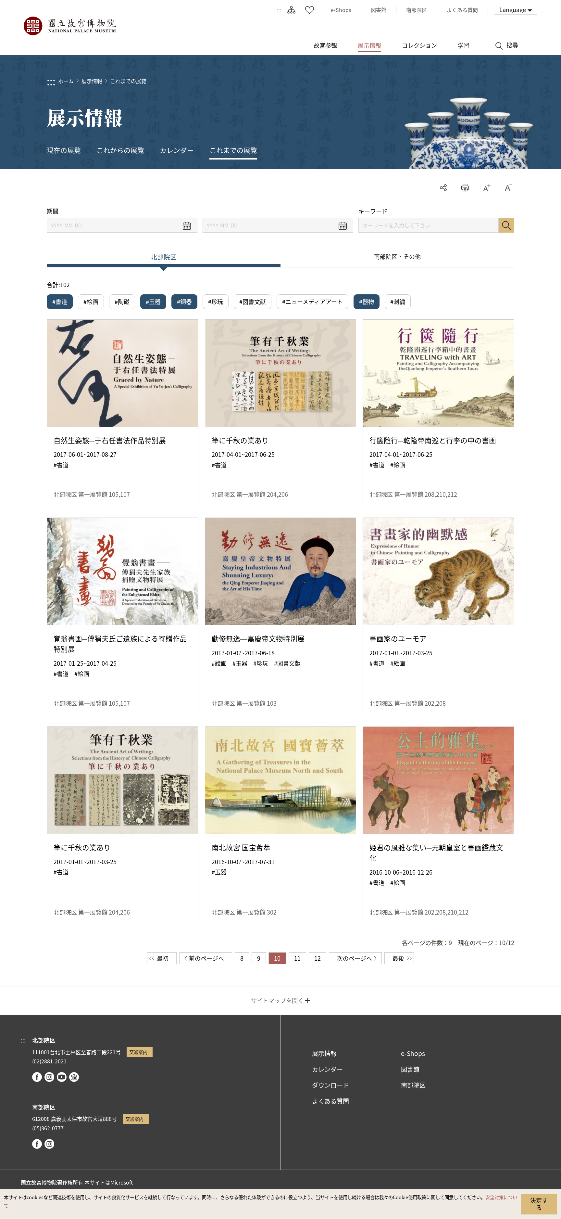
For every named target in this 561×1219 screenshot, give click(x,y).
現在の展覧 (64, 150)
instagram (49, 1077)
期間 (52, 211)
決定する (539, 1204)
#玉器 (153, 301)
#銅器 (184, 301)
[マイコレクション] (309, 9)
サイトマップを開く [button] (277, 1000)
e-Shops (413, 1053)
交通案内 (138, 1051)
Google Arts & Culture (74, 1077)
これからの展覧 (120, 150)
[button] (465, 187)
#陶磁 (122, 301)
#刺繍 (397, 301)
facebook (37, 1077)
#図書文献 (252, 301)
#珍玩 (215, 301)
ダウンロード (330, 1085)
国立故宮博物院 (69, 26)
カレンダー (177, 150)
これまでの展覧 (128, 81)
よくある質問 (330, 1101)
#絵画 (90, 301)
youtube (62, 1077)
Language (512, 9)
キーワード (373, 211)
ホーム (66, 81)
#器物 (366, 301)
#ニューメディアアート (312, 301)
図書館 (410, 1069)
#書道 (59, 301)
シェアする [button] (443, 187)
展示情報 (91, 81)
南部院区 (413, 1085)
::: (279, 10)
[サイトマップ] (291, 9)
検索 (506, 225)
